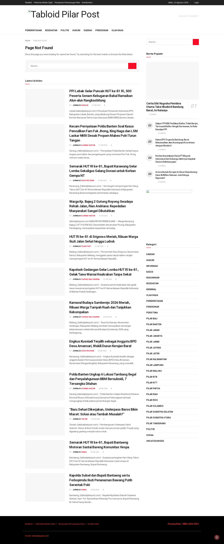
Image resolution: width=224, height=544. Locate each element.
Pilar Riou (152, 400)
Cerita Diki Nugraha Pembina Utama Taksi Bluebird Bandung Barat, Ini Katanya (164, 107)
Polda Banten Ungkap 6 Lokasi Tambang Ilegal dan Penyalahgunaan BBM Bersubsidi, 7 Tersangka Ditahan (102, 379)
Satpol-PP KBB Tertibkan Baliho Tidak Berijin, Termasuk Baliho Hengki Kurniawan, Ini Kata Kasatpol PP (176, 126)
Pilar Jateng (153, 347)
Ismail (84, 452)
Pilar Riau (152, 394)
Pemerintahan (33, 30)
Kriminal (151, 289)
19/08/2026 (94, 490)
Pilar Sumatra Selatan (159, 412)
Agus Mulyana (87, 180)
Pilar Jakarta (154, 336)
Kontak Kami (87, 3)
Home (27, 41)
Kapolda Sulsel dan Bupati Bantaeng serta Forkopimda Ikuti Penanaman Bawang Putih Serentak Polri (100, 480)
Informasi (152, 266)
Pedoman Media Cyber (43, 3)
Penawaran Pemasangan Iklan (67, 3)
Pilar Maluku (154, 371)
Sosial (150, 435)
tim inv (84, 419)
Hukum (76, 30)
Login (196, 3)
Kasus (149, 272)
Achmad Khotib (88, 145)
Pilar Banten (153, 324)
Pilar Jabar (153, 330)
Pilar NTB (151, 377)
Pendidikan (101, 30)
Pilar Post (86, 246)
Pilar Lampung (155, 365)
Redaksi (28, 3)
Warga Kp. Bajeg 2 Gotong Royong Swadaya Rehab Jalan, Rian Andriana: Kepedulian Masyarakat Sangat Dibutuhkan (101, 206)
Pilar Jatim (152, 353)
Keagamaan (152, 277)
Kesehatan (51, 30)
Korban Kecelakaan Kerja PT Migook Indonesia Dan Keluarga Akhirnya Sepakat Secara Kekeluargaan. (175, 159)
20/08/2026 (107, 317)
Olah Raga (117, 30)
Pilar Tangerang (156, 423)
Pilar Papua (153, 388)
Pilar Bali (151, 318)
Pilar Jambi (152, 342)
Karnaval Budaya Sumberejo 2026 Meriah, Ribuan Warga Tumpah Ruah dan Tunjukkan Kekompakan (100, 307)
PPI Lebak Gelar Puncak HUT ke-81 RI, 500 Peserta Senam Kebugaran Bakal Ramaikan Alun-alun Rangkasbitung (100, 95)
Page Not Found (40, 41)
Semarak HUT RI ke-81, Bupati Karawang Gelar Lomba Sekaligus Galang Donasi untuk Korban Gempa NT (103, 171)
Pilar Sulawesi (154, 406)
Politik (65, 30)
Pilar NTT (151, 382)
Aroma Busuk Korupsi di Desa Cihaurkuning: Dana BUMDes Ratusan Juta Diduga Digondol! (176, 175)
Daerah (88, 30)
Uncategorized (155, 441)
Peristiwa (152, 312)
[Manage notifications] (216, 537)
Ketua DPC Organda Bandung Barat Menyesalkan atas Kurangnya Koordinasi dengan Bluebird (175, 142)
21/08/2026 (96, 105)
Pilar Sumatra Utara (158, 417)
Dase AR (84, 105)
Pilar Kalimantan (156, 359)
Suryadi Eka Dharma (90, 279)
